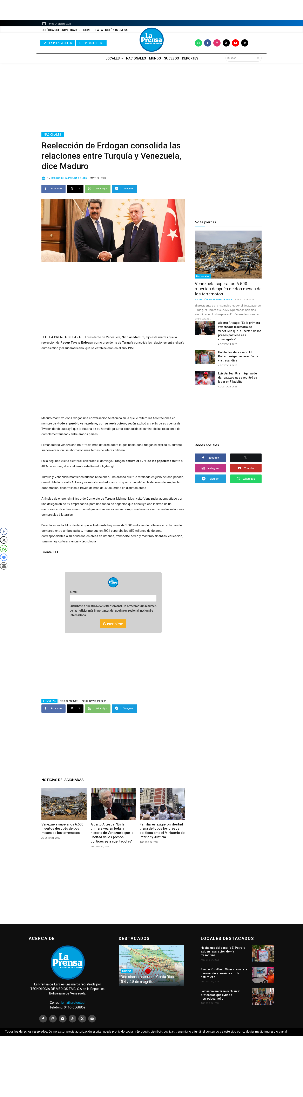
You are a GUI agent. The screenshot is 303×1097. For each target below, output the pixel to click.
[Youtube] (235, 43)
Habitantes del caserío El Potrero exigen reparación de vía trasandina (238, 356)
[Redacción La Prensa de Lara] (44, 178)
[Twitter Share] (3, 540)
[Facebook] (207, 43)
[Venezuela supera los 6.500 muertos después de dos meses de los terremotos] (64, 804)
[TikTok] (72, 1019)
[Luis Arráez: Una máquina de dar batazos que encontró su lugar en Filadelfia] (205, 378)
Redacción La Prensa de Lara (69, 178)
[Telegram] (63, 1019)
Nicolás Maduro (69, 700)
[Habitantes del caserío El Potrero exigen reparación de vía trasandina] (205, 357)
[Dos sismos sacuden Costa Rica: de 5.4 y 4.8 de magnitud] (151, 965)
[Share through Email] (3, 566)
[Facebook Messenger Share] (3, 557)
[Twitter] (226, 43)
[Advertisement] (151, 97)
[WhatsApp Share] (3, 548)
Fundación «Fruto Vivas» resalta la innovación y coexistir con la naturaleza (224, 973)
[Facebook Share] (3, 531)
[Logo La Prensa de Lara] (151, 39)
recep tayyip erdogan (94, 700)
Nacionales (52, 134)
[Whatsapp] (198, 43)
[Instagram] (217, 43)
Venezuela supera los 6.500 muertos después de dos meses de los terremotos (62, 828)
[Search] (258, 58)
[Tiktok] (244, 43)
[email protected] (73, 1003)
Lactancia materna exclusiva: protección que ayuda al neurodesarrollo (220, 995)
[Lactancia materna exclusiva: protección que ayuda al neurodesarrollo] (263, 996)
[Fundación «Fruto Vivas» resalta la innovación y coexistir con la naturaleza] (263, 975)
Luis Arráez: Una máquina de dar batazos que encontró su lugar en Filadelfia (237, 377)
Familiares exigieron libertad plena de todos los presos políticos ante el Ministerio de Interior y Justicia (162, 830)
